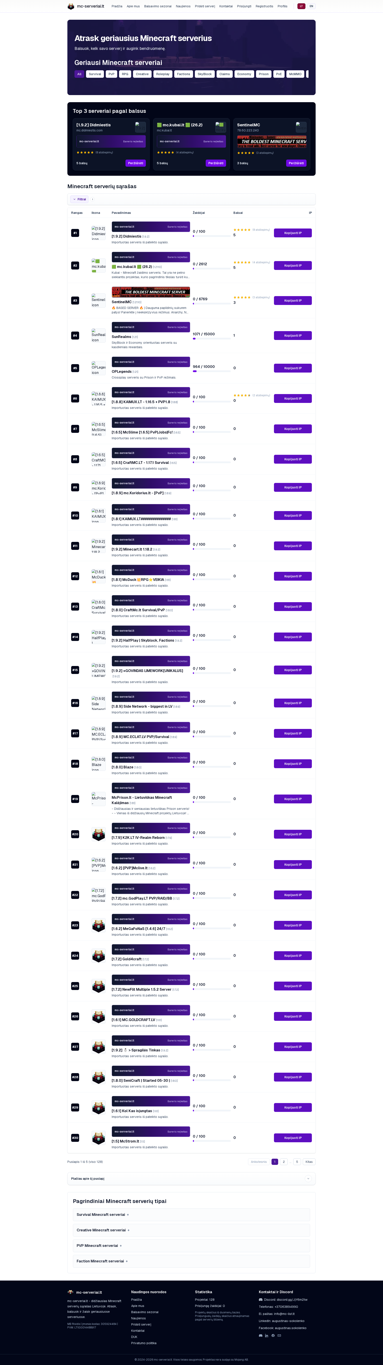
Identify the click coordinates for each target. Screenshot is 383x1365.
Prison (264, 74)
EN (311, 6)
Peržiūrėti (135, 163)
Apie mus (133, 6)
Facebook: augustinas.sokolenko (283, 1328)
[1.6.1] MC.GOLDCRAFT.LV (137, 1019)
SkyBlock (205, 74)
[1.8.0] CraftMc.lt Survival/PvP (142, 610)
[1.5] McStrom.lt (128, 1141)
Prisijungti (244, 6)
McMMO (295, 74)
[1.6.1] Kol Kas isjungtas (135, 1111)
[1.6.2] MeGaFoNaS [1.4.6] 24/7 (142, 928)
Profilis (282, 6)
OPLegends (125, 371)
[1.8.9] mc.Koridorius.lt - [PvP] (141, 493)
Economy (244, 74)
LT (301, 6)
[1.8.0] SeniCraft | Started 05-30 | (145, 1080)
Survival (95, 74)
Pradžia (117, 6)
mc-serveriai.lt (90, 6)
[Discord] (260, 1335)
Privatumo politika (143, 1343)
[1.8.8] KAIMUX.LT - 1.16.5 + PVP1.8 (145, 402)
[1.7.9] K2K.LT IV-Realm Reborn (142, 837)
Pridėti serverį (205, 6)
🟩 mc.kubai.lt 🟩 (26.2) (137, 266)
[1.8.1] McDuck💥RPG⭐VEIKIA (141, 579)
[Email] (279, 1335)
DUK (134, 1337)
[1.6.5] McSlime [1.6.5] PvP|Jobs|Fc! (146, 432)
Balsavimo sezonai (158, 6)
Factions (183, 74)
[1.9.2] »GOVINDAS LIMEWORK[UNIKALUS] (147, 673)
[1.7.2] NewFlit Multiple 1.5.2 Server (145, 989)
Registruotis (264, 6)
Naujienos (183, 6)
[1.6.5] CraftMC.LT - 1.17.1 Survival (144, 462)
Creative (142, 74)
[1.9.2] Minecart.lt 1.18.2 (136, 549)
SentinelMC (126, 302)
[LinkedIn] (267, 1335)
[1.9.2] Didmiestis (130, 236)
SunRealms (125, 336)
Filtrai (82, 199)
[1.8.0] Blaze (126, 767)
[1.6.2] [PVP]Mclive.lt (133, 868)
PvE (279, 74)
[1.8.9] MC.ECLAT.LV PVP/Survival (144, 736)
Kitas (309, 1162)
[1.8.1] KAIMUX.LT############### (145, 519)
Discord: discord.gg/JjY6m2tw (285, 1300)
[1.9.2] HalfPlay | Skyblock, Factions (147, 640)
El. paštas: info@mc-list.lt (277, 1314)
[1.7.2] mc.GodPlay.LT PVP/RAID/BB (146, 898)
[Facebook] (273, 1335)
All (79, 74)
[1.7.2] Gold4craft (130, 959)
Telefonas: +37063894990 (278, 1307)
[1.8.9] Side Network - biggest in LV (146, 706)
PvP (111, 74)
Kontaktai (226, 6)
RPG (125, 74)
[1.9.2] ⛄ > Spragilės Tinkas (140, 1050)
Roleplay (163, 74)
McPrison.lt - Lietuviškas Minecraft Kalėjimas (142, 800)
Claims (224, 74)
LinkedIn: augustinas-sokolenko (282, 1321)
